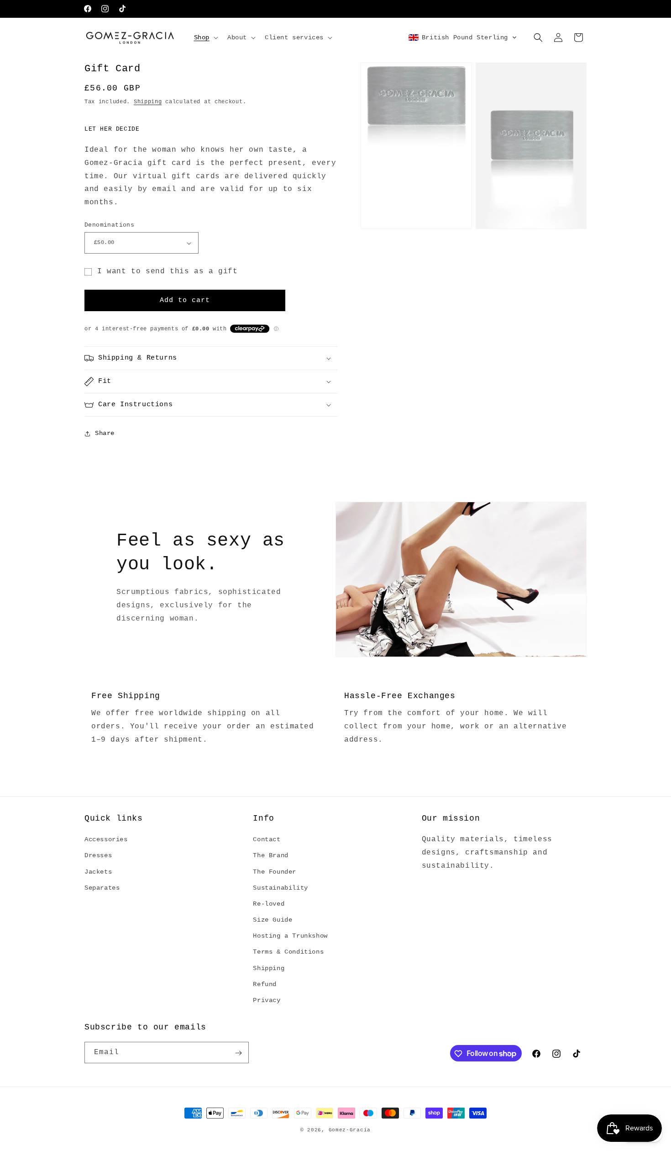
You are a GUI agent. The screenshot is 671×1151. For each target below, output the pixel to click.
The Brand (270, 855)
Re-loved (268, 903)
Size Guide (272, 919)
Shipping (148, 102)
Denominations (109, 225)
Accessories (106, 839)
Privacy (266, 1000)
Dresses (98, 855)
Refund (265, 984)
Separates (102, 887)
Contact (266, 839)
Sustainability (280, 887)
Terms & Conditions (288, 951)
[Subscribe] (238, 1053)
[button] (205, 37)
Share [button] (105, 433)
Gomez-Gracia (350, 1130)
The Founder (274, 871)
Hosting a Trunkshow (290, 935)
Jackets (98, 871)
